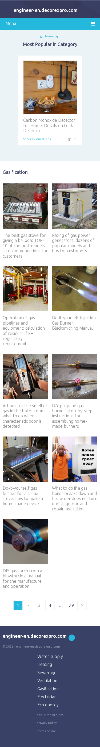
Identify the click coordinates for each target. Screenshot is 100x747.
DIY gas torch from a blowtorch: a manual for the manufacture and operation (22, 578)
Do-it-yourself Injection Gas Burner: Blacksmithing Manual (74, 322)
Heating (44, 664)
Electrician (47, 696)
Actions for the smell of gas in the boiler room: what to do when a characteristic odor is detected (25, 416)
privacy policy (47, 722)
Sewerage (47, 672)
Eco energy (48, 704)
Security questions (27, 139)
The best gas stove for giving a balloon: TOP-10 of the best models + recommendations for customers (25, 245)
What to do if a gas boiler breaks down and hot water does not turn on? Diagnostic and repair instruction (74, 498)
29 (71, 605)
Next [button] (95, 107)
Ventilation (47, 680)
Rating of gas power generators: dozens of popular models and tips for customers (73, 243)
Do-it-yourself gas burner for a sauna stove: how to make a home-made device (23, 496)
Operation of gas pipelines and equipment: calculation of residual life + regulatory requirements (24, 330)
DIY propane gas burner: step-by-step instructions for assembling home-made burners (72, 416)
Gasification (48, 688)
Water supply (50, 656)
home (49, 36)
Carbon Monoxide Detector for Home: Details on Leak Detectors (40, 125)
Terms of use (46, 731)
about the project (50, 714)
